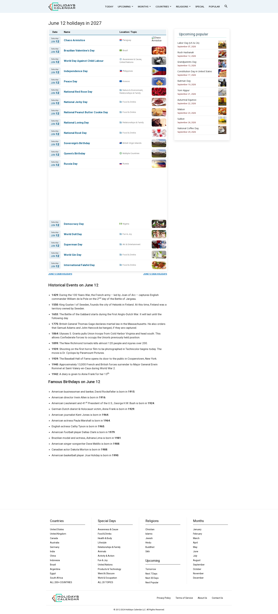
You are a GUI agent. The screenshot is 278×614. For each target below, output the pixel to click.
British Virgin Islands (132, 143)
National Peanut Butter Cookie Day (86, 112)
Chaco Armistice (74, 40)
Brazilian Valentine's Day (79, 50)
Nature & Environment (133, 90)
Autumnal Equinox (186, 99)
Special (199, 6)
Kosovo (126, 81)
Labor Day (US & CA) (188, 42)
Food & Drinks (129, 102)
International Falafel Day (79, 265)
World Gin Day (72, 254)
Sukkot (181, 118)
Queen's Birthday (74, 153)
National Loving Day (76, 122)
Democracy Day (74, 223)
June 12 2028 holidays (60, 274)
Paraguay (127, 40)
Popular (214, 6)
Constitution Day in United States (194, 71)
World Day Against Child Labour (84, 60)
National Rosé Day (75, 132)
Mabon (181, 109)
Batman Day (184, 80)
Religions (182, 6)
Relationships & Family (130, 93)
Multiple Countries (131, 153)
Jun (55, 41)
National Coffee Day (188, 128)
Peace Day (70, 81)
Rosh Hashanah (185, 52)
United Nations (126, 62)
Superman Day (73, 244)
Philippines (128, 71)
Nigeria (126, 224)
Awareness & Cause (132, 59)
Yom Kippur (183, 90)
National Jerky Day (76, 102)
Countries (162, 6)
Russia (126, 163)
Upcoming (124, 6)
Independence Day (76, 71)
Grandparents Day (186, 61)
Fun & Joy (127, 234)
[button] (226, 6)
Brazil (125, 50)
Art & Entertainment (131, 244)
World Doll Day (73, 234)
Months (143, 6)
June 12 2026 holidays (155, 274)
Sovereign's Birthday (77, 143)
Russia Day (71, 163)
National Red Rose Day (78, 91)
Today (109, 6)
